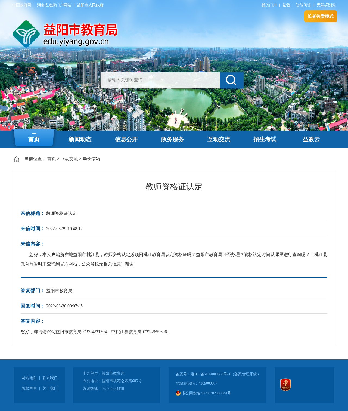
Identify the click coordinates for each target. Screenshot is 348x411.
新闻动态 (80, 139)
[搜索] (232, 80)
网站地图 (29, 378)
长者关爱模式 (320, 16)
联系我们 (50, 378)
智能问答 (303, 5)
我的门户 (269, 5)
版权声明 (29, 388)
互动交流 (218, 139)
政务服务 (172, 139)
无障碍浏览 (326, 5)
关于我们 (50, 388)
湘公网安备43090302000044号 (206, 393)
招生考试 (265, 139)
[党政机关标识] (285, 390)
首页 (34, 139)
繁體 (286, 5)
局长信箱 (91, 158)
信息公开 (126, 139)
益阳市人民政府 (90, 5)
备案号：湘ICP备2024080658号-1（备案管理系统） (218, 374)
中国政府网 (21, 5)
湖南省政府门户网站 (54, 5)
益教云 (311, 139)
